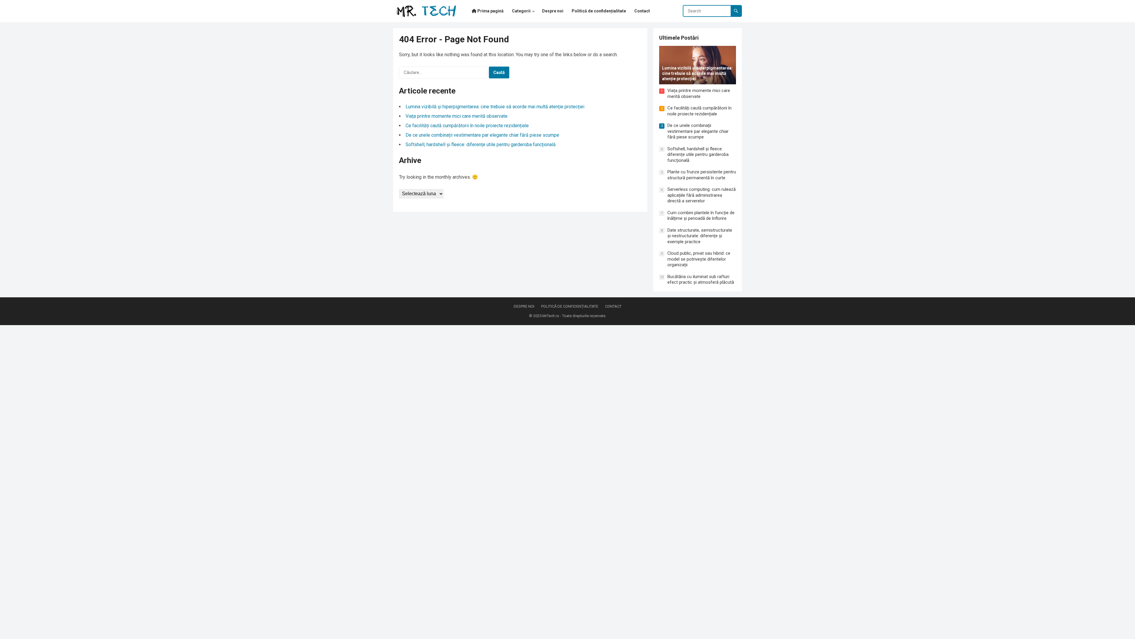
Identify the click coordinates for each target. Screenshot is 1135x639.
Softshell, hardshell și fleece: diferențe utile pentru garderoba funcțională (481, 144)
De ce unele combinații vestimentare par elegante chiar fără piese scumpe (482, 135)
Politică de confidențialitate (569, 306)
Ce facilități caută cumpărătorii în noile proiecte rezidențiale (467, 125)
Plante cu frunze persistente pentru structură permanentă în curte (701, 174)
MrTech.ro (550, 316)
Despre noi (524, 306)
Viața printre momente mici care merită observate (456, 116)
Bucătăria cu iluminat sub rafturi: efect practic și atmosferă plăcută (700, 279)
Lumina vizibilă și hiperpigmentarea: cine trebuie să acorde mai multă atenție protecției (495, 106)
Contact (613, 306)
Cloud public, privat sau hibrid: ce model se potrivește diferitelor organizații (698, 259)
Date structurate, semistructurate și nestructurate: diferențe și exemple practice (699, 235)
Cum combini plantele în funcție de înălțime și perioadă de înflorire (700, 215)
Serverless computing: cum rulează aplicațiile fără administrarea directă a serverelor (701, 195)
